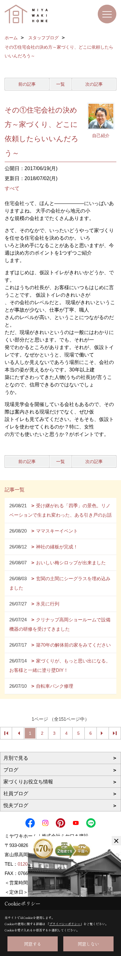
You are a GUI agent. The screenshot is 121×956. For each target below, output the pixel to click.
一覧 (60, 84)
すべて (12, 188)
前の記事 (27, 84)
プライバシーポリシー (64, 923)
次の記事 (94, 84)
